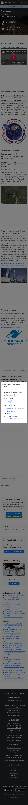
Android (9, 403)
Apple (8, 401)
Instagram (10, 412)
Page (14, 408)
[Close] (25, 386)
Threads (9, 413)
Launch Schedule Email (14, 419)
